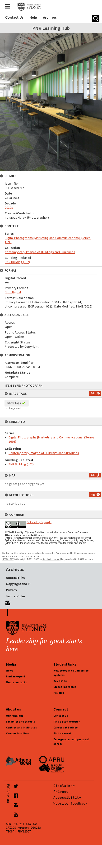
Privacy (11, 590)
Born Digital (13, 292)
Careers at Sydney (65, 727)
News (9, 670)
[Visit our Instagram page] (7, 602)
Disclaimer (64, 785)
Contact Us (14, 17)
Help (33, 17)
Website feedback (70, 803)
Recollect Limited (51, 559)
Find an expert (15, 676)
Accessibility (15, 577)
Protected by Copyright (39, 522)
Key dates (60, 681)
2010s (9, 207)
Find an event (62, 733)
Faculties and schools (20, 721)
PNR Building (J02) (21, 464)
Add (93, 393)
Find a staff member (66, 721)
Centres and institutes (21, 727)
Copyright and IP (18, 583)
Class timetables (64, 687)
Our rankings (14, 715)
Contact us (60, 715)
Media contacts (16, 682)
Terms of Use (15, 596)
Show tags (14, 403)
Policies (58, 692)
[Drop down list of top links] (9, 6)
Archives (50, 17)
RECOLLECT (8, 559)
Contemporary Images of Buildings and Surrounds (44, 453)
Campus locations (18, 733)
